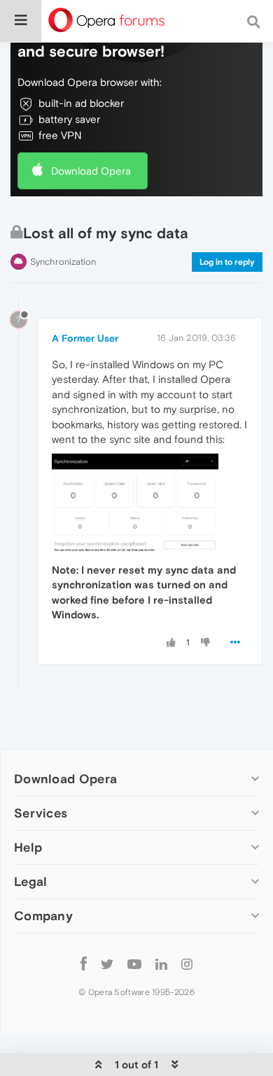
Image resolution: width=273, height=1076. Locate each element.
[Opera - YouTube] (134, 963)
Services (40, 813)
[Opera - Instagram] (187, 963)
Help (28, 847)
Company (43, 915)
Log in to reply (227, 262)
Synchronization (63, 261)
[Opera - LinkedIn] (161, 963)
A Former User (85, 338)
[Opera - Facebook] (84, 963)
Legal (31, 881)
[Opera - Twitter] (107, 963)
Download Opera (91, 171)
